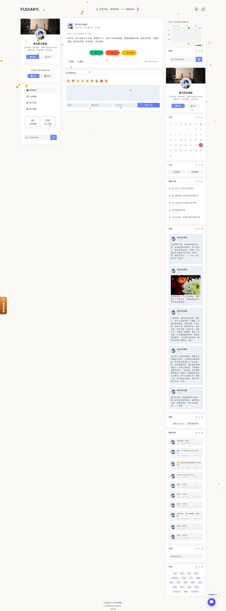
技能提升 (175, 578)
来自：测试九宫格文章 (184, 538)
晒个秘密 (33, 109)
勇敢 (182, 573)
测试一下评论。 (183, 535)
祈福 (189, 587)
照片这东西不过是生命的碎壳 (184, 202)
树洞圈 (119, 603)
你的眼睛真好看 (178, 210)
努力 (189, 573)
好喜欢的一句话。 (184, 441)
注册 (49, 57)
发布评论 (149, 105)
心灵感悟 (33, 96)
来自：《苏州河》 (182, 477)
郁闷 (182, 587)
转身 (196, 587)
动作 (200, 582)
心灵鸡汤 (194, 591)
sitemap (113, 609)
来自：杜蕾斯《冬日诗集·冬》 (184, 487)
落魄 (81, 61)
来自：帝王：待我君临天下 (184, 468)
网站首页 (33, 90)
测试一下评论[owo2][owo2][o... (187, 451)
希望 (175, 587)
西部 (186, 582)
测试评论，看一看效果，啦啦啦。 (188, 514)
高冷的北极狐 (81, 24)
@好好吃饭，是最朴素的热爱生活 (186, 217)
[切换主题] (196, 9)
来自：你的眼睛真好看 (184, 443)
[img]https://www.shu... (186, 475)
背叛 (72, 61)
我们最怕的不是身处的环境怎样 (185, 195)
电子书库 (33, 103)
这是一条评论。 (183, 526)
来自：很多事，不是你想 (184, 528)
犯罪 (184, 578)
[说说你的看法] (113, 93)
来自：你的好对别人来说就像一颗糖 (184, 455)
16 (201, 140)
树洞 (186, 591)
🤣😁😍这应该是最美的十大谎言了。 (189, 463)
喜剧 (193, 582)
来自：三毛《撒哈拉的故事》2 (184, 519)
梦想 (178, 582)
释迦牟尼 (176, 591)
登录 (33, 57)
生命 (175, 573)
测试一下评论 (182, 484)
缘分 (196, 573)
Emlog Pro (117, 606)
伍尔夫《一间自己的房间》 (183, 188)
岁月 (191, 578)
